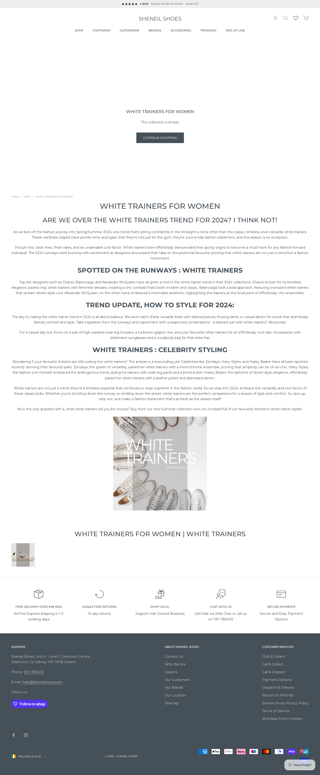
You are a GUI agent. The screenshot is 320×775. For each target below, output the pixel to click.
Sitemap (172, 703)
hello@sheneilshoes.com (42, 682)
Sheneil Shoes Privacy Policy (285, 703)
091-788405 (34, 672)
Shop (79, 30)
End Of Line (235, 30)
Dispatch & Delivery (278, 687)
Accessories (181, 30)
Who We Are (175, 664)
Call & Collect (272, 664)
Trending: (208, 30)
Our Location (175, 695)
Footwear (101, 30)
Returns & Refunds (277, 695)
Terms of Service (275, 711)
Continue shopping (160, 138)
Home (15, 196)
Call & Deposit (273, 672)
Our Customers (177, 680)
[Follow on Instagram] (25, 735)
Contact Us (174, 656)
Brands (155, 30)
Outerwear (129, 30)
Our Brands (174, 687)
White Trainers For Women (54, 196)
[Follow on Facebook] (13, 735)
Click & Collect (273, 656)
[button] (295, 18)
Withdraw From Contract (282, 719)
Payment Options (276, 680)
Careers (171, 672)
